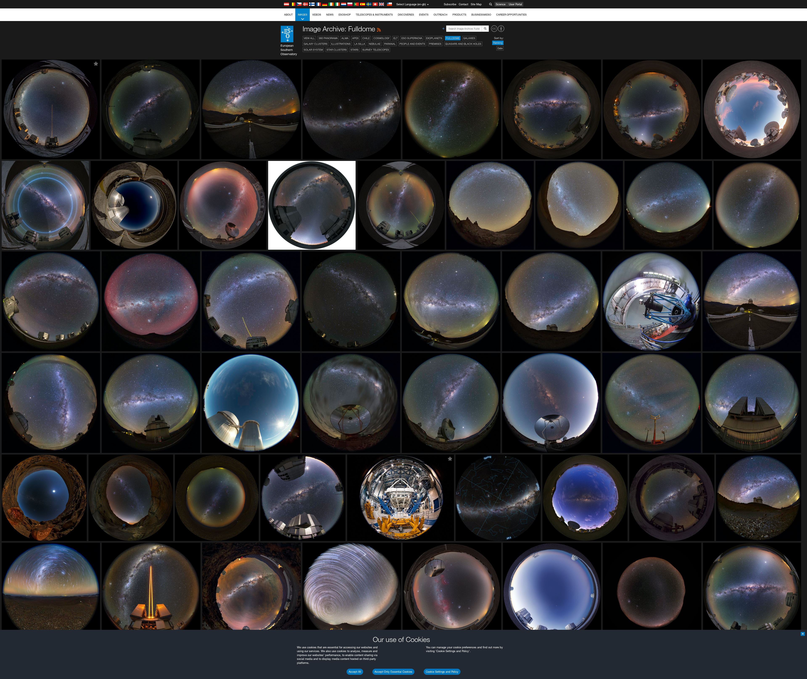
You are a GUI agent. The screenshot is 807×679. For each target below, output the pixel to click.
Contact (463, 4)
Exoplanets (434, 38)
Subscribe (450, 4)
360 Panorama (328, 38)
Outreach (440, 14)
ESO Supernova (411, 38)
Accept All (355, 671)
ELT (395, 38)
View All (309, 38)
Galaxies (469, 38)
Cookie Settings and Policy (442, 671)
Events (424, 14)
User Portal (515, 4)
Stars (355, 49)
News (330, 14)
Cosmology (381, 38)
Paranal (390, 43)
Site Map (476, 4)
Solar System (313, 49)
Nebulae (374, 43)
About (288, 14)
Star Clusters (337, 49)
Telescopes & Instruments (374, 14)
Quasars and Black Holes (463, 43)
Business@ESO (481, 14)
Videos (316, 14)
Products (459, 14)
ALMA (345, 38)
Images (302, 14)
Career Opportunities (511, 14)
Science (500, 4)
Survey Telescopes (375, 49)
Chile (366, 38)
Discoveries (406, 14)
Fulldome (452, 38)
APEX (355, 38)
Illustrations (341, 43)
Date (499, 48)
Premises (435, 43)
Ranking (497, 42)
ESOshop (345, 14)
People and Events (412, 43)
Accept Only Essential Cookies (393, 671)
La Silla (359, 43)
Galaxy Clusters (315, 43)
